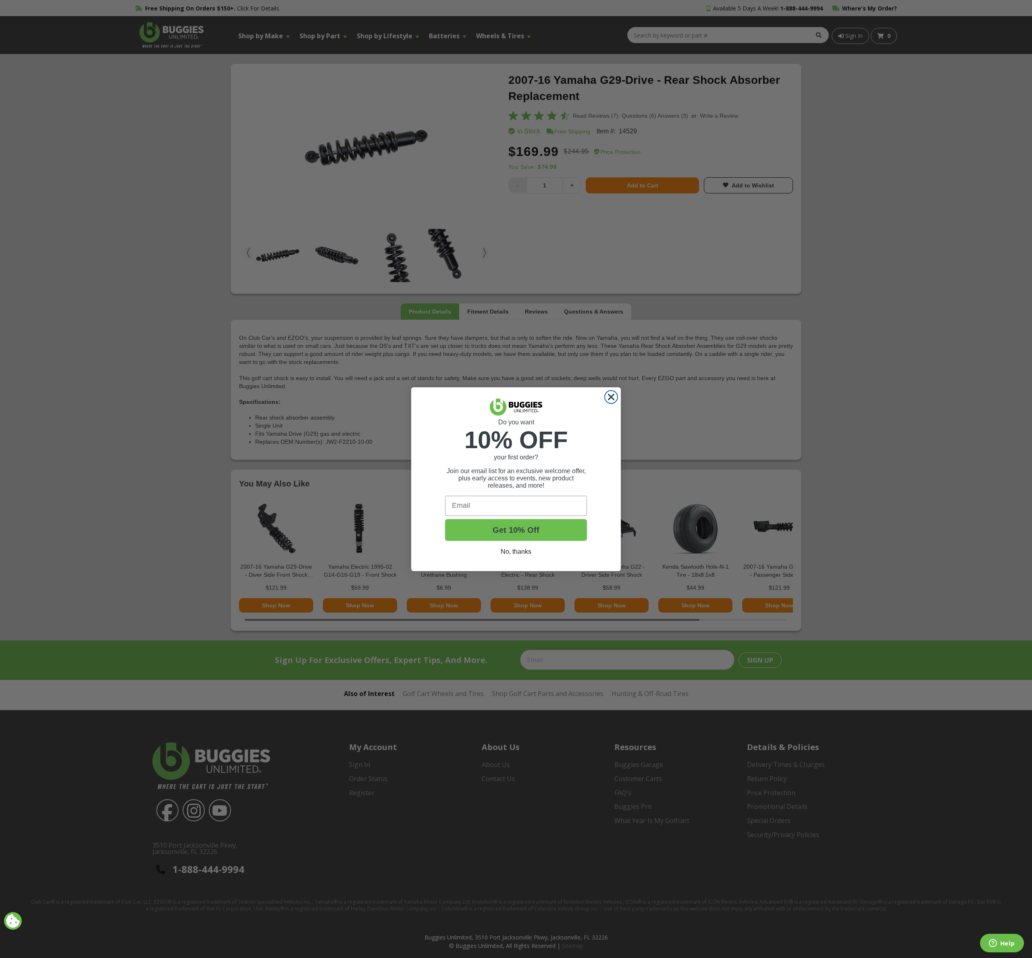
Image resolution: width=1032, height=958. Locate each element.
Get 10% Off (516, 530)
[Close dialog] (611, 397)
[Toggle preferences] (13, 921)
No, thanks (516, 551)
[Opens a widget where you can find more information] (1002, 944)
